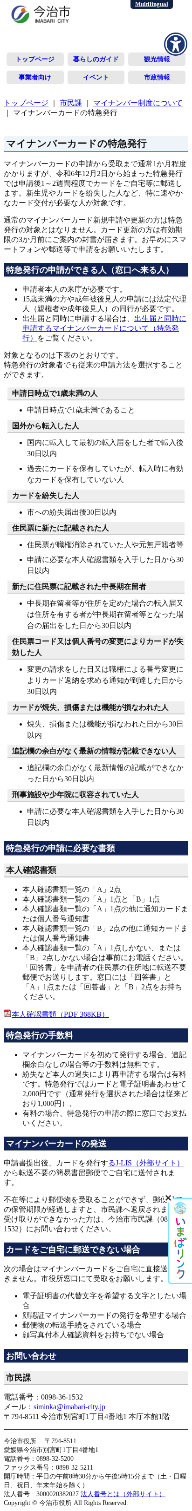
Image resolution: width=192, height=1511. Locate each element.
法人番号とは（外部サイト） (123, 1494)
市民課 (71, 103)
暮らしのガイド (96, 59)
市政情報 (157, 77)
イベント (96, 77)
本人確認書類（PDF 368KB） (60, 1014)
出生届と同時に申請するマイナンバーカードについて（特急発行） (104, 328)
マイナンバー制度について (138, 103)
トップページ (35, 59)
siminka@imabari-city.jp (69, 1407)
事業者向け (35, 77)
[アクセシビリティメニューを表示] (175, 44)
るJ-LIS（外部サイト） (146, 1163)
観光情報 (157, 59)
